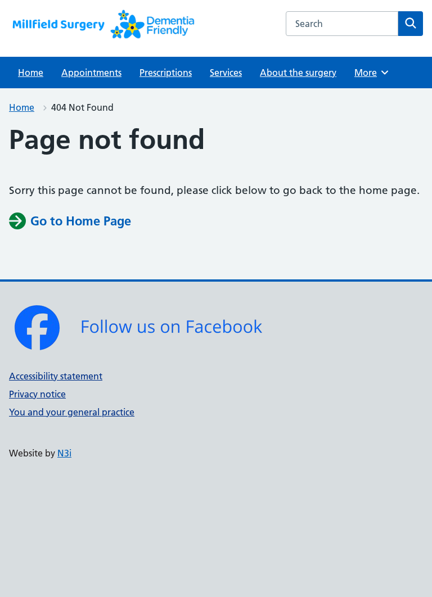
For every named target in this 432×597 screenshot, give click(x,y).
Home (30, 72)
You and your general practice (71, 412)
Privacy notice (37, 394)
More (369, 72)
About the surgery (298, 72)
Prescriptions (166, 72)
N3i (64, 453)
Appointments (91, 72)
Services (226, 72)
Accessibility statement (55, 376)
